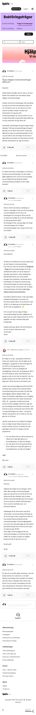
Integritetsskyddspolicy (9, 673)
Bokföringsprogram (7, 631)
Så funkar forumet (7, 676)
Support (4, 686)
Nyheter (19, 28)
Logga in (25, 9)
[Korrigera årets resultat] (29, 155)
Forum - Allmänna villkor (9, 670)
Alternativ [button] (29, 35)
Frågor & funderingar (25, 23)
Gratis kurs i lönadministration (11, 657)
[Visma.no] (7, 3)
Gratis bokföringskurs (8, 650)
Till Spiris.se (5, 689)
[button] (32, 71)
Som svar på (14, 200)
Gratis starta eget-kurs (9, 653)
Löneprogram (6, 634)
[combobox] (18, 42)
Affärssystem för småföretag (11, 637)
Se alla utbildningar (8, 660)
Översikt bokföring (8, 23)
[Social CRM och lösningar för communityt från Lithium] (29, 710)
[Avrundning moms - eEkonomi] (32, 155)
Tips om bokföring (8, 28)
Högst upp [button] (2, 710)
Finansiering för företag (9, 641)
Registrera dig (16, 9)
